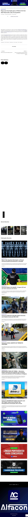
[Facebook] (10, 484)
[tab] (4, 212)
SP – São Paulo (20, 42)
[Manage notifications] (26, 515)
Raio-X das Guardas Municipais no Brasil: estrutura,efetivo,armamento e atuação (13, 260)
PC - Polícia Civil (7, 42)
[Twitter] (11, 484)
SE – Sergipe (15, 42)
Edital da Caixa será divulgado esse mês (6, 52)
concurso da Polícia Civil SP (8, 31)
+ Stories (25, 225)
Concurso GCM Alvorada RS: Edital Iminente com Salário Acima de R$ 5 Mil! (13, 316)
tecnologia (14, 46)
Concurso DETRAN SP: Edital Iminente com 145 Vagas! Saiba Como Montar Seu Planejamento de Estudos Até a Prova (13, 402)
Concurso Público (3, 9)
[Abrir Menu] (26, 1)
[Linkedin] (16, 484)
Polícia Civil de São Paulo (22, 29)
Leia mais (3, 294)
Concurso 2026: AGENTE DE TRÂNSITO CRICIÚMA (12, 343)
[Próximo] (6, 63)
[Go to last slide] (2, 63)
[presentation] (14, 249)
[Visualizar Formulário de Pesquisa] (24, 0)
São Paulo (11, 42)
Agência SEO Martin (14, 515)
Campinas (2, 42)
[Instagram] (13, 484)
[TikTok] (18, 484)
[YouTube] (14, 484)
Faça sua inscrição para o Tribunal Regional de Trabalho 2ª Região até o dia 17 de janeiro (21, 53)
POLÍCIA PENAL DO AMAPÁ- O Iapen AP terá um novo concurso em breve (14, 288)
